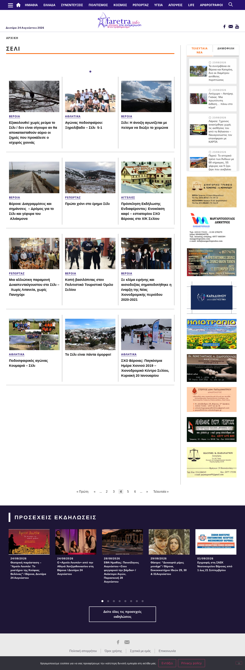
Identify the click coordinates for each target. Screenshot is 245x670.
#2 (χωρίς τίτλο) (19, 5)
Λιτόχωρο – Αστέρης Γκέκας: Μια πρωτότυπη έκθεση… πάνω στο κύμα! (221, 100)
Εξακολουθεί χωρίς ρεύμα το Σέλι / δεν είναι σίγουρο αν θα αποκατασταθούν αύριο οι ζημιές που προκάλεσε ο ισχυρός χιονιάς (33, 132)
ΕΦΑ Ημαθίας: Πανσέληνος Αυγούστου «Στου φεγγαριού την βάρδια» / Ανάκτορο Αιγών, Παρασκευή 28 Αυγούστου (121, 572)
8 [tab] (143, 601)
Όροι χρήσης (113, 651)
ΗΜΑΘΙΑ (31, 5)
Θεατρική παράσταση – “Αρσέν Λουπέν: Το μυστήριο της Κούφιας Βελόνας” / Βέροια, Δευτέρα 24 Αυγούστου (28, 570)
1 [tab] (90, 72)
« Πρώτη (82, 491)
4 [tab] (120, 601)
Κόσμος (120, 5)
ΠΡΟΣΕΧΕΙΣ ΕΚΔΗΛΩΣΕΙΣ (56, 517)
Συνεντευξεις (72, 5)
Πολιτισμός (98, 5)
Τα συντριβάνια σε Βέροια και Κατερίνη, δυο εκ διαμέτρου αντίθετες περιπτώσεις (221, 72)
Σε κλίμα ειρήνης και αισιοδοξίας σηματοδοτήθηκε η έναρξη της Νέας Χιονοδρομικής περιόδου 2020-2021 (146, 290)
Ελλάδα (49, 5)
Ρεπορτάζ (141, 5)
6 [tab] (131, 601)
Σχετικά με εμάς (140, 651)
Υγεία (158, 5)
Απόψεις (175, 5)
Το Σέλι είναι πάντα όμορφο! (88, 354)
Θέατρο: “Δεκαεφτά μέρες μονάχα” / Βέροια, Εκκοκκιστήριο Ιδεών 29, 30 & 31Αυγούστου (169, 568)
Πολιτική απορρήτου (83, 651)
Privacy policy (191, 663)
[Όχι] (239, 663)
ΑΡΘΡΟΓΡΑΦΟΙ (211, 5)
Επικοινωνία (167, 651)
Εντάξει (167, 663)
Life (191, 5)
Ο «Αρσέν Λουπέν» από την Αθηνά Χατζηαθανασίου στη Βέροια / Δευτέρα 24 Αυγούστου (75, 568)
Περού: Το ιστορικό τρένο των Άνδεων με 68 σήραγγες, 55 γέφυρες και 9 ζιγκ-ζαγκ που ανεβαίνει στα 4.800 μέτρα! (221, 164)
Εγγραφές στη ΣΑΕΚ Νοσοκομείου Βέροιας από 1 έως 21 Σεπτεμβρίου (214, 566)
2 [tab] (108, 601)
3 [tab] (114, 601)
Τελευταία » (161, 491)
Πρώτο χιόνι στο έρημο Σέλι (87, 204)
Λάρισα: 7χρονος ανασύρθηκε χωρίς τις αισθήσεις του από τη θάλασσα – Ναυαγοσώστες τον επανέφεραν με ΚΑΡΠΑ (220, 131)
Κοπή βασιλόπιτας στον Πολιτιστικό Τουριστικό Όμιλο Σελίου (89, 285)
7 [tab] (137, 601)
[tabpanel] (29, 555)
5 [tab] (125, 601)
